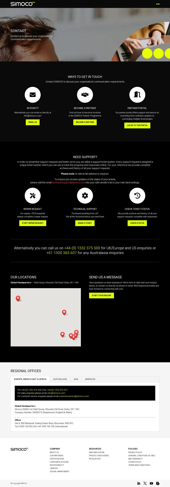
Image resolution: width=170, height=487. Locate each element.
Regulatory (95, 458)
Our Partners (56, 455)
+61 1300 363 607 (61, 253)
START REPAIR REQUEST (33, 223)
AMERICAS (90, 379)
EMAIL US (32, 122)
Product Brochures (99, 455)
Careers (54, 468)
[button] (74, 337)
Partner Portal (97, 452)
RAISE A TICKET (85, 223)
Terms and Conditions (139, 465)
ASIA (76, 379)
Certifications (57, 458)
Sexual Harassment (59, 471)
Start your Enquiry (101, 295)
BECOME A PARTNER (85, 122)
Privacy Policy (135, 452)
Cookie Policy (134, 462)
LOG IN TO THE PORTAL (137, 125)
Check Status (137, 223)
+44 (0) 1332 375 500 (82, 248)
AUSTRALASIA (60, 379)
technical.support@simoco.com (68, 182)
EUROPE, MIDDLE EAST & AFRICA (30, 379)
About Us (54, 452)
